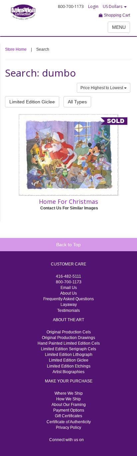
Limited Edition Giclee (32, 101)
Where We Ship (69, 393)
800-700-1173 (68, 282)
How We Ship (68, 399)
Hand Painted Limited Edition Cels (69, 343)
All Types (77, 101)
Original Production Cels (69, 332)
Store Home (16, 49)
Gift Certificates (68, 416)
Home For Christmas (68, 201)
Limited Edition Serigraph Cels (68, 349)
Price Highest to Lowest (102, 88)
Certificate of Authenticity (69, 422)
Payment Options (68, 410)
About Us (68, 293)
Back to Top (68, 244)
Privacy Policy (68, 427)
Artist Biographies (68, 372)
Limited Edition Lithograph (68, 354)
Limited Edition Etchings (68, 366)
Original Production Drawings (68, 337)
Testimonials (68, 310)
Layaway (69, 304)
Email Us (69, 287)
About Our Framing (69, 404)
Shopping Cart (116, 15)
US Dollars (113, 6)
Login (93, 6)
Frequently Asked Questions (68, 299)
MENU (119, 27)
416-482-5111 (68, 276)
